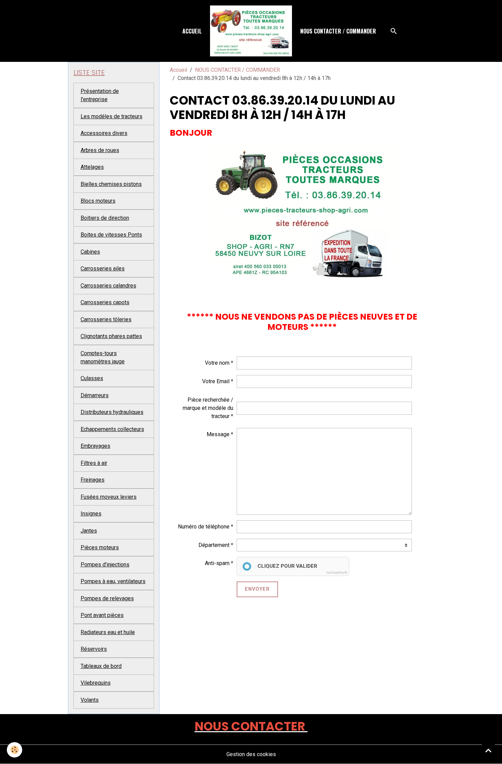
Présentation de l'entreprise (100, 95)
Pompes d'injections (105, 564)
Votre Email (215, 381)
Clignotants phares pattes (111, 336)
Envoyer (257, 589)
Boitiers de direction (105, 218)
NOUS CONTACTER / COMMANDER (338, 31)
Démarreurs (95, 395)
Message (218, 434)
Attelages (92, 167)
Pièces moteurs (100, 547)
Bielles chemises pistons (111, 184)
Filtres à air (94, 463)
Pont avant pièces (102, 615)
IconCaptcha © (336, 572)
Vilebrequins (96, 683)
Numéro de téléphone (203, 526)
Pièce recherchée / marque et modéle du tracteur (208, 408)
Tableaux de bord (101, 666)
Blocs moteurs (98, 201)
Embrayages (95, 446)
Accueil (192, 31)
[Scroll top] (488, 750)
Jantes (89, 530)
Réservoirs (94, 649)
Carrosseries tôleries (106, 319)
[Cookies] (14, 750)
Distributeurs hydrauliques (112, 412)
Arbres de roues (100, 150)
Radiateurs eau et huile (108, 632)
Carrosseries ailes (103, 268)
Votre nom (217, 363)
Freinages (92, 480)
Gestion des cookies (251, 754)
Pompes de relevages (107, 598)
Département (213, 545)
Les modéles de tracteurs (111, 116)
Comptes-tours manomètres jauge (103, 357)
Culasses (92, 378)
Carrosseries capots (105, 302)
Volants (90, 700)
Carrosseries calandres (108, 285)
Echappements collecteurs (112, 429)
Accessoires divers (104, 133)
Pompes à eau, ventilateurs (113, 581)
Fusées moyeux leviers (109, 497)
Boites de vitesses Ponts (111, 234)
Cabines (90, 252)
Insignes (91, 513)
